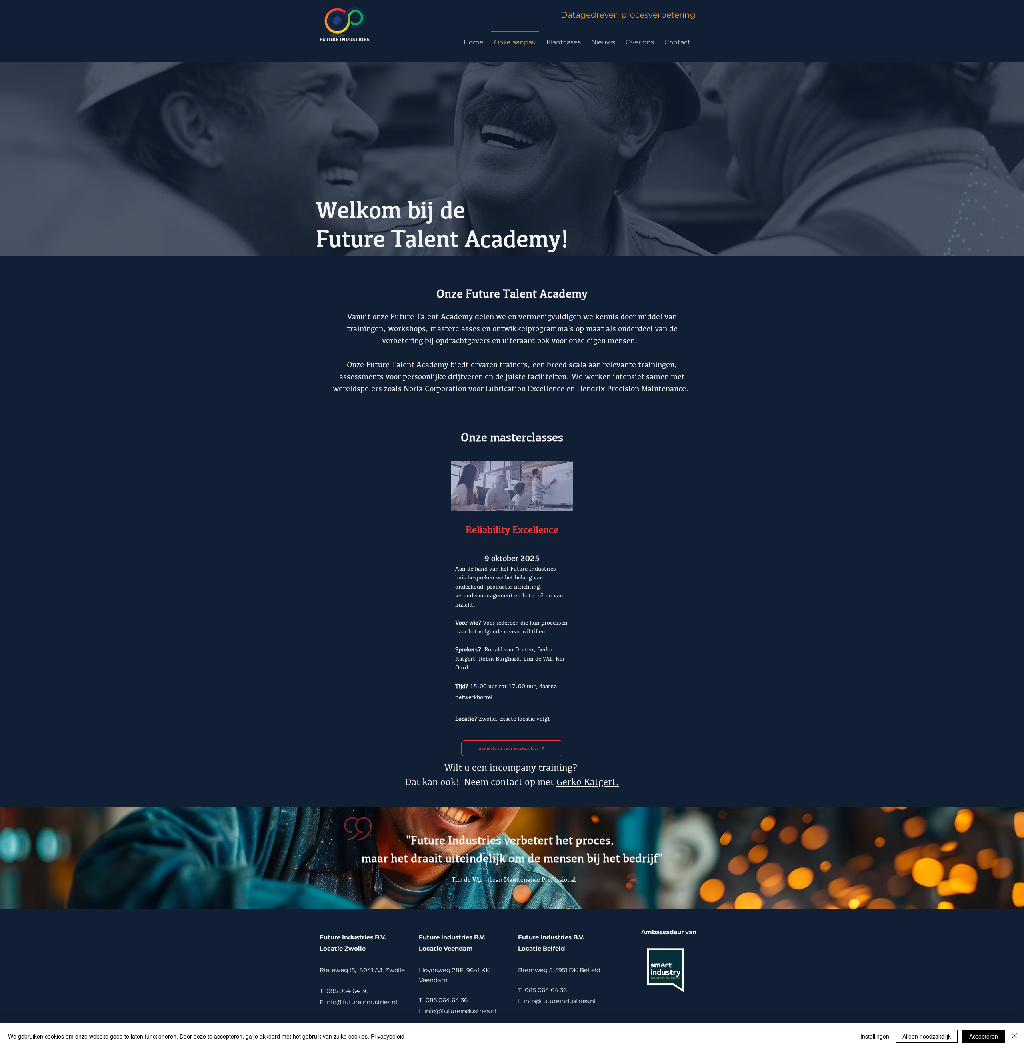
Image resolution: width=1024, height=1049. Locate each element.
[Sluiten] (1014, 1036)
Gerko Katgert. (587, 782)
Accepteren (983, 1036)
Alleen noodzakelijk (926, 1036)
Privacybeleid (387, 1036)
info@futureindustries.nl (362, 1002)
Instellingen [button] (874, 1036)
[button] (511, 748)
